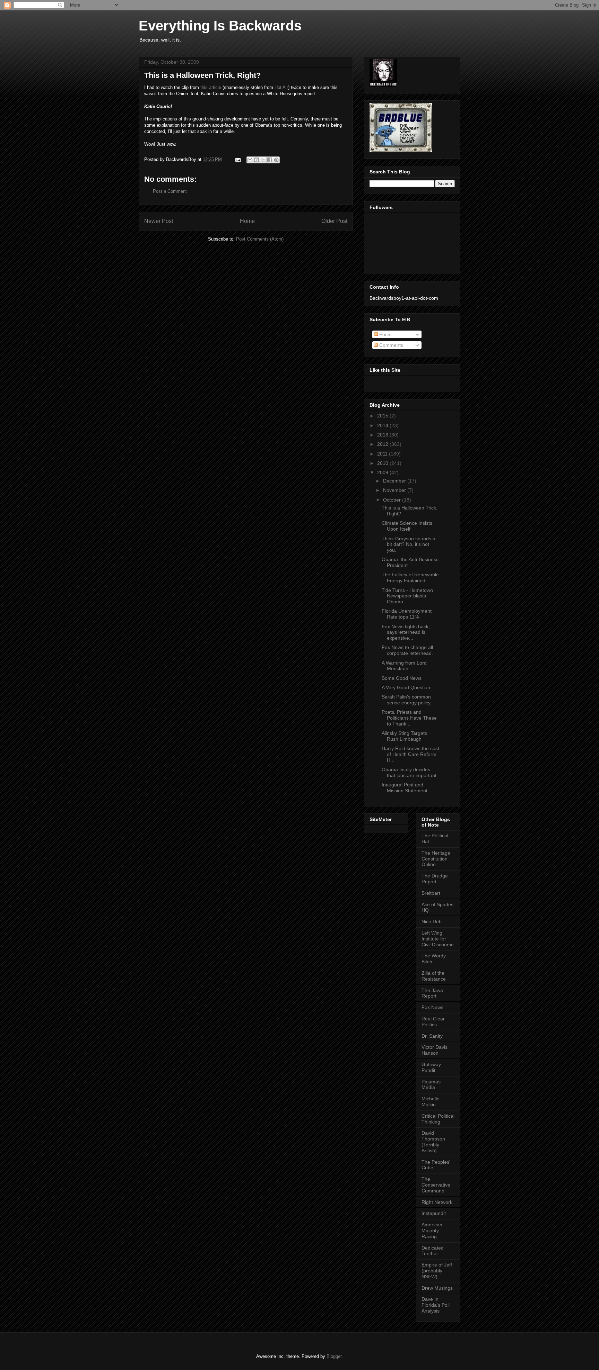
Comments (390, 345)
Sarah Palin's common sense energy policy (406, 699)
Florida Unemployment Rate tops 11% (407, 614)
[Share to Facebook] (269, 159)
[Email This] (249, 159)
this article (210, 87)
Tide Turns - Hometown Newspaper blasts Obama (407, 596)
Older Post (334, 221)
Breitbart (431, 893)
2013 (383, 435)
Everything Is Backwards (220, 25)
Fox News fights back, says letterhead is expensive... (406, 632)
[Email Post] (237, 159)
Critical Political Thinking (438, 1119)
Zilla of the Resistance (434, 976)
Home (247, 221)
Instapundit (434, 1213)
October (392, 500)
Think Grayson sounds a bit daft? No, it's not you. (408, 544)
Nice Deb (432, 921)
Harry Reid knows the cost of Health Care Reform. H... (410, 754)
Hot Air (281, 87)
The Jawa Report (432, 993)
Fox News (432, 1007)
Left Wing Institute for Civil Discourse (438, 938)
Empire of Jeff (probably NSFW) (437, 1270)
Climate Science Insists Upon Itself (407, 526)
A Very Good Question (406, 687)
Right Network (437, 1202)
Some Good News (402, 678)
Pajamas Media (431, 1084)
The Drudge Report (435, 878)
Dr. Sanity (432, 1036)
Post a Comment (170, 191)
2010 (383, 463)
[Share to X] (263, 159)
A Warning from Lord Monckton (404, 666)
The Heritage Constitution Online (436, 858)
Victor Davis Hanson (435, 1050)
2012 (383, 444)
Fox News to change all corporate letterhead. (407, 650)
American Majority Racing (432, 1230)
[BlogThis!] (256, 159)
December (395, 481)
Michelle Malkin (431, 1101)
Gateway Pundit (431, 1067)
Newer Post (158, 221)
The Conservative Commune (436, 1184)
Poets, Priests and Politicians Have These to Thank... (409, 718)
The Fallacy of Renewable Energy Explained (410, 577)
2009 (383, 472)
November (395, 490)
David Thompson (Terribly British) (433, 1141)
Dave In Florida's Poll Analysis (436, 1305)
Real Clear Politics (433, 1021)
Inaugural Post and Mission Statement (404, 787)
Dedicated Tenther (433, 1250)
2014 (383, 425)
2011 (383, 454)
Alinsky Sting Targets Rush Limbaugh (404, 736)
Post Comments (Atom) (260, 239)
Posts (384, 334)
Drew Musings (437, 1288)
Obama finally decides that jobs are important (409, 772)
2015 (383, 415)
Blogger (334, 1356)
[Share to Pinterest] (276, 159)
